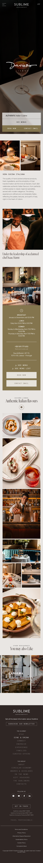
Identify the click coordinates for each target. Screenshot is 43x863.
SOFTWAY (22, 852)
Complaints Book (22, 846)
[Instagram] (21, 407)
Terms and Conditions (21, 829)
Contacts (22, 784)
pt (39, 4)
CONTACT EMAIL (31, 128)
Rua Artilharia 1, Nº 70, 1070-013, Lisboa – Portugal (21, 354)
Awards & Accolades (21, 771)
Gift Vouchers (21, 777)
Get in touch (21, 806)
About (21, 764)
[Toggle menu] (4, 4)
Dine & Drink (21, 737)
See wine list (22, 368)
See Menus (21, 122)
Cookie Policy (21, 843)
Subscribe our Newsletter (21, 724)
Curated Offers (21, 754)
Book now (11, 128)
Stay (21, 734)
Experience (21, 747)
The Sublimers (21, 781)
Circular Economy (22, 768)
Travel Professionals (21, 820)
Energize (22, 744)
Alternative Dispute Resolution (22, 836)
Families (22, 751)
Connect (21, 741)
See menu (22, 365)
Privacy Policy (21, 833)
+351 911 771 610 (21, 346)
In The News (21, 774)
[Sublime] (21, 5)
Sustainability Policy (21, 839)
